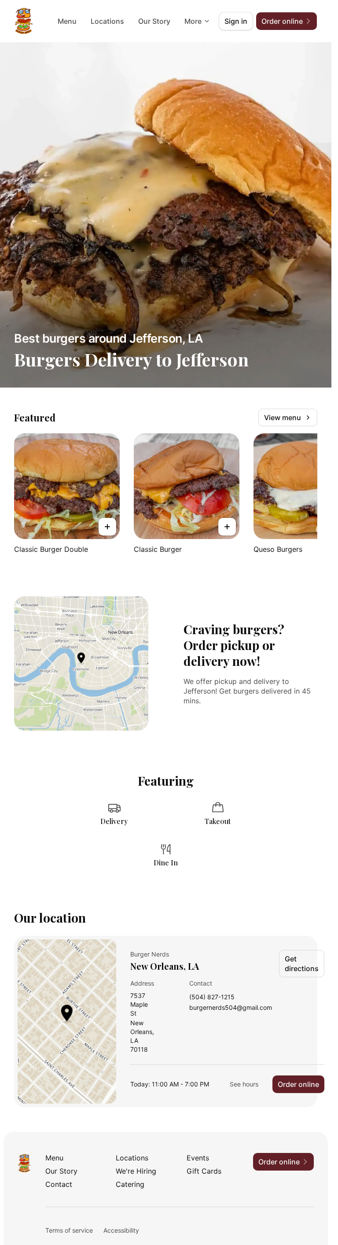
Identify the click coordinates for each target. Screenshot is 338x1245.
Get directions (302, 963)
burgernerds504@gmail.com (230, 1008)
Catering (130, 1184)
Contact (58, 1184)
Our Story (154, 21)
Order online (298, 1084)
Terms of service (69, 1230)
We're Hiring (136, 1171)
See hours (244, 1084)
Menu (67, 21)
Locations (107, 21)
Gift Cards (204, 1171)
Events (198, 1157)
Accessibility (121, 1230)
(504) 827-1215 (212, 997)
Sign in (235, 21)
